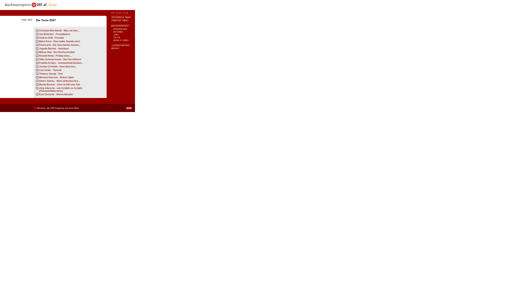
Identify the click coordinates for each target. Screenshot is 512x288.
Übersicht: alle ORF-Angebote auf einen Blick (58, 108)
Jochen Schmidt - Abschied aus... (58, 66)
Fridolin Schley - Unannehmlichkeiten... (61, 63)
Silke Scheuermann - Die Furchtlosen (60, 59)
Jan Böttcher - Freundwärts (54, 34)
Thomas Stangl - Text (51, 73)
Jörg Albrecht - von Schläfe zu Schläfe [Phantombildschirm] (60, 89)
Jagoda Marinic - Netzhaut (54, 48)
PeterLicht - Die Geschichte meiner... (59, 45)
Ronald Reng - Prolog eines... (55, 55)
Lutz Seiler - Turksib (50, 70)
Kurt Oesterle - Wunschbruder (56, 94)
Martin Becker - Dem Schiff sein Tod (59, 84)
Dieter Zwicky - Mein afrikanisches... (59, 81)
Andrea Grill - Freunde (51, 37)
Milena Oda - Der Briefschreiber (57, 52)
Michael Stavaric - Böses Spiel (56, 77)
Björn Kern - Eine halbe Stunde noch (59, 41)
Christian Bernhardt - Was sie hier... (59, 30)
